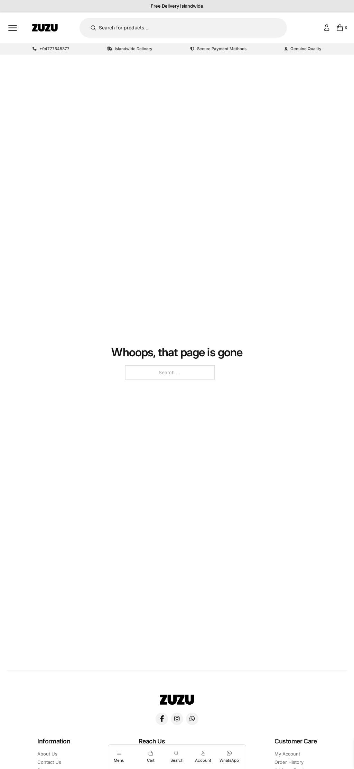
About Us (47, 754)
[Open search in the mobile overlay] (177, 753)
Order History (289, 762)
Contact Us (49, 762)
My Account (287, 754)
